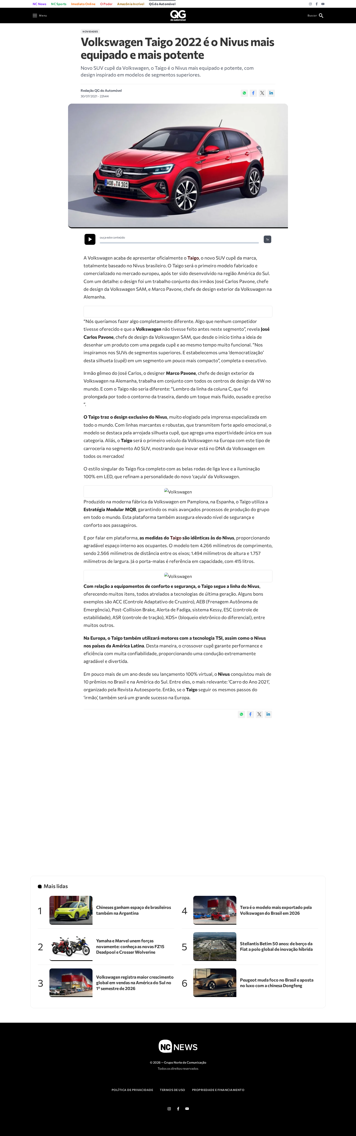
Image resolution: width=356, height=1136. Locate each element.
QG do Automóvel (162, 4)
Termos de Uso (172, 1089)
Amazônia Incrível (130, 4)
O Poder (106, 4)
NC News (39, 4)
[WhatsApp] (244, 93)
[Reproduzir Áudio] (90, 239)
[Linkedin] (271, 93)
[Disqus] (178, 791)
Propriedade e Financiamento (218, 1089)
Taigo (193, 258)
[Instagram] (310, 4)
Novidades (90, 31)
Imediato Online (83, 4)
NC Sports (58, 4)
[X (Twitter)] (262, 93)
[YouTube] (323, 4)
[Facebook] (316, 4)
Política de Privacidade (132, 1089)
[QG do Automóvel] (178, 15)
